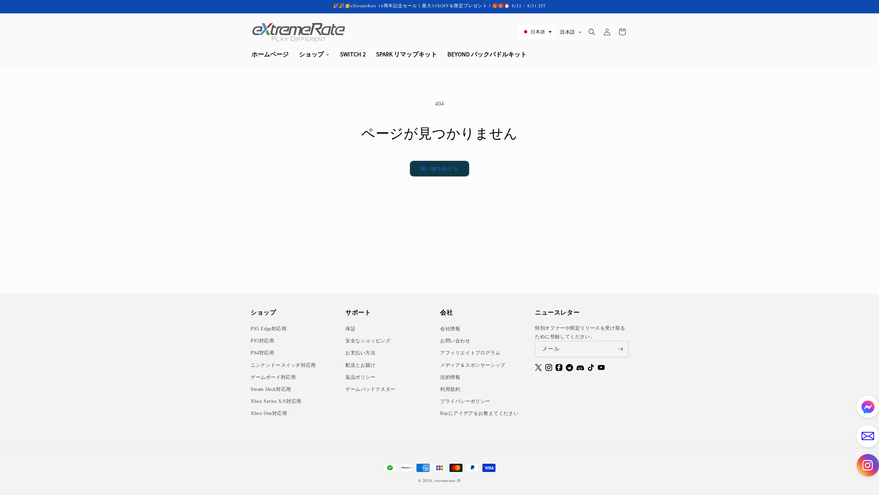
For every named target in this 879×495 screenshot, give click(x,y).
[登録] (620, 349)
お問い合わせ (455, 340)
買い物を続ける (439, 169)
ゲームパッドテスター (370, 389)
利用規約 (450, 389)
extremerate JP (447, 480)
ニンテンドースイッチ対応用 (283, 365)
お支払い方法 (360, 352)
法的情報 (450, 377)
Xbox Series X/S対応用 (276, 401)
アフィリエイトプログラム (470, 352)
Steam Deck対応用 (271, 389)
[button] (537, 31)
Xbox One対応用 (269, 413)
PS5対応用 (262, 340)
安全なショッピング (367, 340)
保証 (350, 328)
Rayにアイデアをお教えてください (479, 413)
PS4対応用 (262, 352)
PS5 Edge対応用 (269, 328)
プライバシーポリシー (465, 401)
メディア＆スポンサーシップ (472, 365)
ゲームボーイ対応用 (273, 377)
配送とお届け (360, 365)
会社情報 (450, 328)
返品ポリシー (360, 377)
